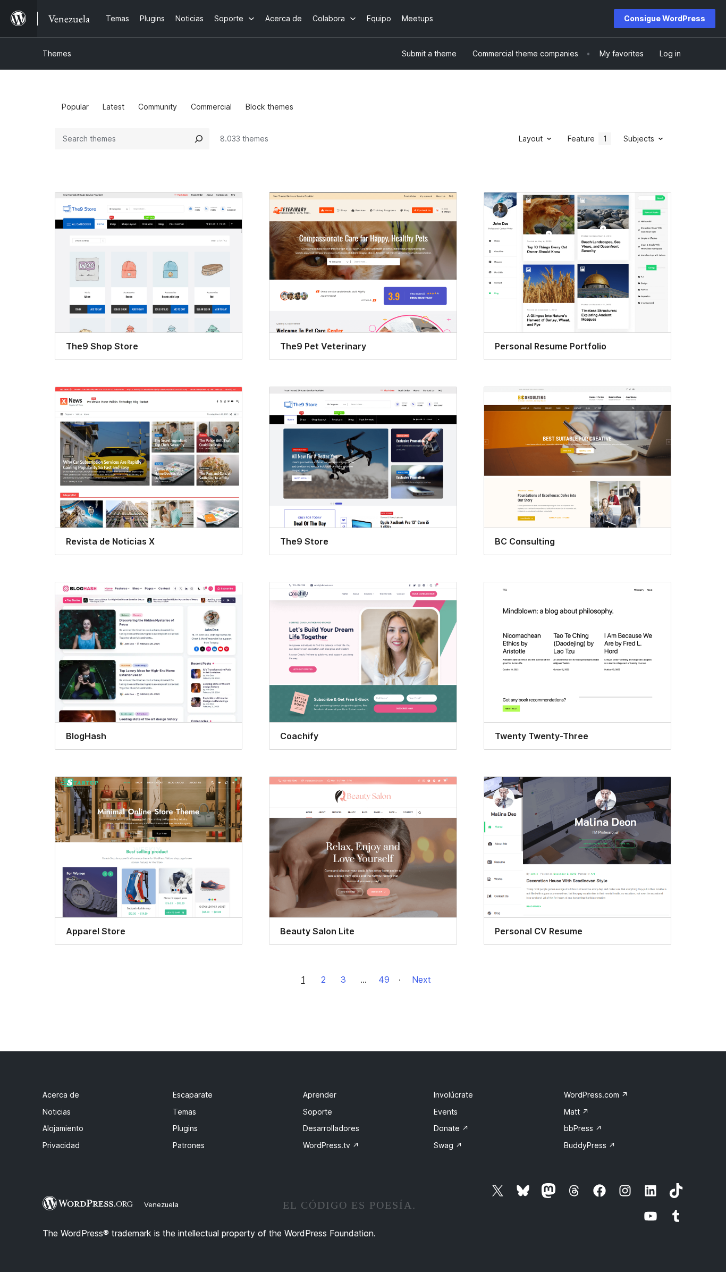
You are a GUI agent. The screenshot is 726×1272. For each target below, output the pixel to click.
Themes (57, 53)
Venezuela (161, 1204)
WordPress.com (596, 1094)
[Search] (198, 138)
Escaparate (193, 1094)
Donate (451, 1128)
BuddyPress (589, 1145)
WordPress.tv (331, 1145)
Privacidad (61, 1145)
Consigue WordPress (664, 18)
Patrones (189, 1145)
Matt (576, 1111)
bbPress (583, 1128)
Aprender (319, 1094)
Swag (448, 1145)
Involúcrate (453, 1094)
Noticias (57, 1111)
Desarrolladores (331, 1128)
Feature (587, 138)
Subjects (638, 138)
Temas (184, 1111)
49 (384, 979)
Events (446, 1111)
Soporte (317, 1111)
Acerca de (61, 1094)
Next (421, 979)
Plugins (185, 1128)
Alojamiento (63, 1128)
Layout (531, 138)
